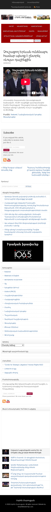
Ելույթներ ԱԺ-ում (11, 288)
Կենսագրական (18, 2)
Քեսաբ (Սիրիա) (11, 327)
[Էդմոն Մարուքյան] (25, 19)
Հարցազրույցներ (12, 299)
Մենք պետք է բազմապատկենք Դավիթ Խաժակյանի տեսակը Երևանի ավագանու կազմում (23, 232)
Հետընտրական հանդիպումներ (14, 31)
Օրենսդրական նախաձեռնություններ (18, 36)
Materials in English (11, 276)
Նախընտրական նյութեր (29, 115)
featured (14, 115)
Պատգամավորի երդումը (21, 7)
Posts (38, 7)
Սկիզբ (11, 26)
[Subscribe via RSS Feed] (5, 160)
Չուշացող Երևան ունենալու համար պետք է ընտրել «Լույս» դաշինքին (25, 56)
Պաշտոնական (11, 315)
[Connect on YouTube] (8, 160)
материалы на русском (13, 280)
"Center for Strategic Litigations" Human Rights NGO (23, 365)
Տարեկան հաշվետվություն (16, 319)
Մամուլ (31, 31)
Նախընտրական (36, 26)
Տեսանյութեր (43, 31)
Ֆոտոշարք (9, 335)
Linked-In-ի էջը (10, 369)
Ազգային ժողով (11, 373)
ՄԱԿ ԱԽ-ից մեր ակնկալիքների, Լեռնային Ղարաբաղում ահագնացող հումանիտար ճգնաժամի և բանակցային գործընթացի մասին (25, 216)
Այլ (5, 284)
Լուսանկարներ (33, 2)
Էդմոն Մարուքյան (25, 500)
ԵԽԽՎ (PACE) (10, 291)
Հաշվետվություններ (13, 295)
